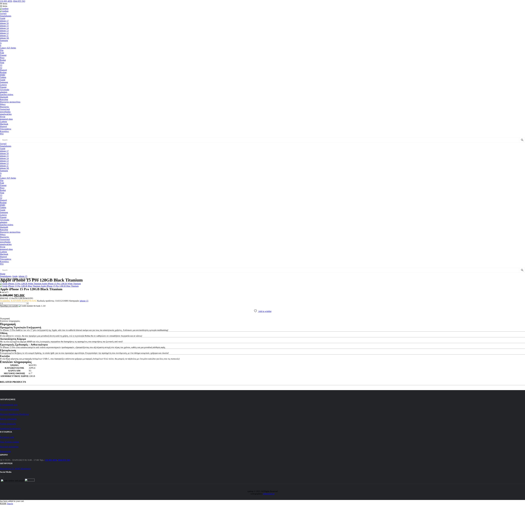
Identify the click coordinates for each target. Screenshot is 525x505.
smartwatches (6, 114)
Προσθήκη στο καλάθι (9, 306)
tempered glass (6, 119)
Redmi (3, 60)
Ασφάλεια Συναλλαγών (10, 428)
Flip (1, 50)
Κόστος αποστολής (8, 419)
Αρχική (3, 13)
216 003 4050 (6, 1)
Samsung (4, 40)
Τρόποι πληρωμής (8, 424)
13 (1, 65)
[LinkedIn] (3, 477)
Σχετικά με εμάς (7, 437)
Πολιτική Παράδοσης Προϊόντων (14, 414)
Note (2, 62)
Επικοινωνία (5, 451)
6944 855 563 (19, 1)
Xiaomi (3, 55)
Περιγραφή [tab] (5, 318)
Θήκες (3, 104)
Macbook (4, 124)
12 (1, 67)
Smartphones (5, 16)
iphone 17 (4, 21)
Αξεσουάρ (4, 89)
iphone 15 (4, 26)
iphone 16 (4, 23)
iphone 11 (4, 35)
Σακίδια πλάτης (6, 94)
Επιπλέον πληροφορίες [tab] (10, 321)
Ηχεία (2, 116)
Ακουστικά (5, 109)
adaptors (3, 92)
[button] (3, 136)
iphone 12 (4, 33)
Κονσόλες (4, 131)
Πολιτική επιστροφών (9, 409)
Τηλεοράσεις (5, 129)
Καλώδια (4, 99)
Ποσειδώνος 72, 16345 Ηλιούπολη (15, 468)
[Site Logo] (4, 8)
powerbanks (5, 112)
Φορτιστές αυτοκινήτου (10, 102)
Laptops (3, 121)
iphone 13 (4, 30)
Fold (2, 53)
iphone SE (4, 38)
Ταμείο (10, 503)
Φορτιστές (4, 107)
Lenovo (3, 85)
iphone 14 (4, 28)
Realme (3, 72)
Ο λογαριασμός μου (9, 404)
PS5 (2, 134)
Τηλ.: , (55, 460)
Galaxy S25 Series (8, 48)
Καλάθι (3, 504)
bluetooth (4, 97)
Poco (2, 57)
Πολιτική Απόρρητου (9, 447)
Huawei (3, 70)
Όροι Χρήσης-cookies (9, 442)
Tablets (3, 77)
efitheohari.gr (269, 494)
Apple (2, 18)
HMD (2, 75)
